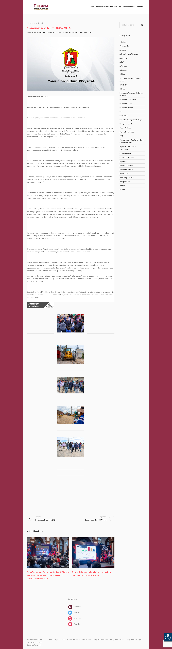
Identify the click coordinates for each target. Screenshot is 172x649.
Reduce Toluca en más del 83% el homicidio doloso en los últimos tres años (91, 574)
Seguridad (123, 161)
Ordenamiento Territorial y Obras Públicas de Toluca (131, 141)
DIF (90, 32)
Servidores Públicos (126, 169)
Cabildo (122, 74)
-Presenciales (124, 46)
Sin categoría (124, 173)
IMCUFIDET (123, 116)
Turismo (122, 185)
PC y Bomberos (125, 153)
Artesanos (123, 70)
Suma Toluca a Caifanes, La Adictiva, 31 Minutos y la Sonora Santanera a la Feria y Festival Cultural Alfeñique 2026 (48, 575)
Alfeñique (123, 66)
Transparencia (124, 181)
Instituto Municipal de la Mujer (130, 120)
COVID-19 (123, 85)
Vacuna (122, 189)
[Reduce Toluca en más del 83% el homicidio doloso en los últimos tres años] (93, 552)
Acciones (32, 32)
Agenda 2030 (124, 58)
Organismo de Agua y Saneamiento (127, 148)
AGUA (121, 62)
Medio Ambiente (125, 128)
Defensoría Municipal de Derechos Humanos (132, 94)
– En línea (123, 42)
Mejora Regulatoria (126, 132)
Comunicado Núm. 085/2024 (45, 520)
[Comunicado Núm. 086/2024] (70, 63)
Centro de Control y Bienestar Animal (130, 79)
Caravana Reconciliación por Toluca (75, 32)
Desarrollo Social (125, 103)
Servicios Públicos (126, 165)
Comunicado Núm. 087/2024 (96, 520)
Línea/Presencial (125, 124)
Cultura (122, 89)
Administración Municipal (46, 32)
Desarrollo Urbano (126, 107)
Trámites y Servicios (126, 177)
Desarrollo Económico (127, 99)
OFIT (121, 136)
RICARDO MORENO (126, 157)
